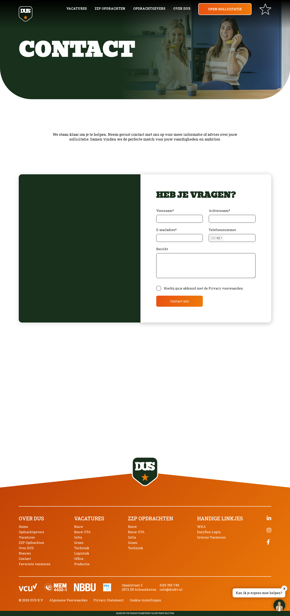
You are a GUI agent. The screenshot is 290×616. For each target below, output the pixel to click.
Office (78, 559)
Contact (25, 559)
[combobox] (216, 238)
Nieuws (25, 553)
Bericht (162, 249)
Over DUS (181, 8)
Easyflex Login (209, 532)
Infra (78, 537)
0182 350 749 (169, 585)
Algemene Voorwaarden (68, 600)
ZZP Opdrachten (110, 8)
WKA (201, 526)
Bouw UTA (82, 532)
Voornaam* (165, 210)
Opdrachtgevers (149, 8)
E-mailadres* (166, 230)
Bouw (78, 526)
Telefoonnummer (222, 234)
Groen (78, 543)
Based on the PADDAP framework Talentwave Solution (145, 613)
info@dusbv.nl (171, 589)
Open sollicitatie (225, 9)
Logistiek (81, 553)
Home (23, 526)
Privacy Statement (109, 600)
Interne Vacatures (211, 537)
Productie (82, 564)
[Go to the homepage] (25, 14)
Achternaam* (219, 210)
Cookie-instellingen (145, 600)
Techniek (81, 548)
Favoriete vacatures (34, 564)
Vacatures (76, 8)
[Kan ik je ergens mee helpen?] (279, 605)
